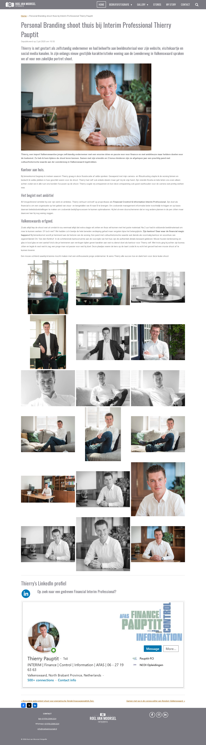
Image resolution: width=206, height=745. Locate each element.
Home (24, 16)
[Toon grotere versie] (86, 106)
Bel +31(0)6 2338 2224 (47, 719)
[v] (48, 544)
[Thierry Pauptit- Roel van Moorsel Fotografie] (48, 287)
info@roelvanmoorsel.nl (47, 729)
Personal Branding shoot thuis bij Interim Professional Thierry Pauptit (61, 16)
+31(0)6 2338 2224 (51, 724)
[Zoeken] (196, 4)
